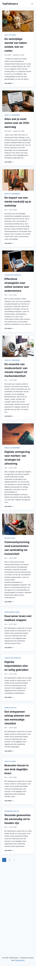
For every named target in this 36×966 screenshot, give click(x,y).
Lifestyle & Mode (10, 35)
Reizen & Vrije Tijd (10, 707)
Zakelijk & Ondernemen (12, 115)
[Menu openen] (32, 3)
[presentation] (18, 21)
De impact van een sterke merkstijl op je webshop (17, 201)
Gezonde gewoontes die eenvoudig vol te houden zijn (17, 819)
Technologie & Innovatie (12, 275)
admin (9, 55)
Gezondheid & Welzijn (11, 811)
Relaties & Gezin (9, 538)
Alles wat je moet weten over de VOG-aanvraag (17, 122)
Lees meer (9, 83)
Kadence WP (20, 960)
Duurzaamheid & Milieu (12, 612)
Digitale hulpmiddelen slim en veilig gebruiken (16, 665)
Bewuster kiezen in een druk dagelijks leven (16, 769)
